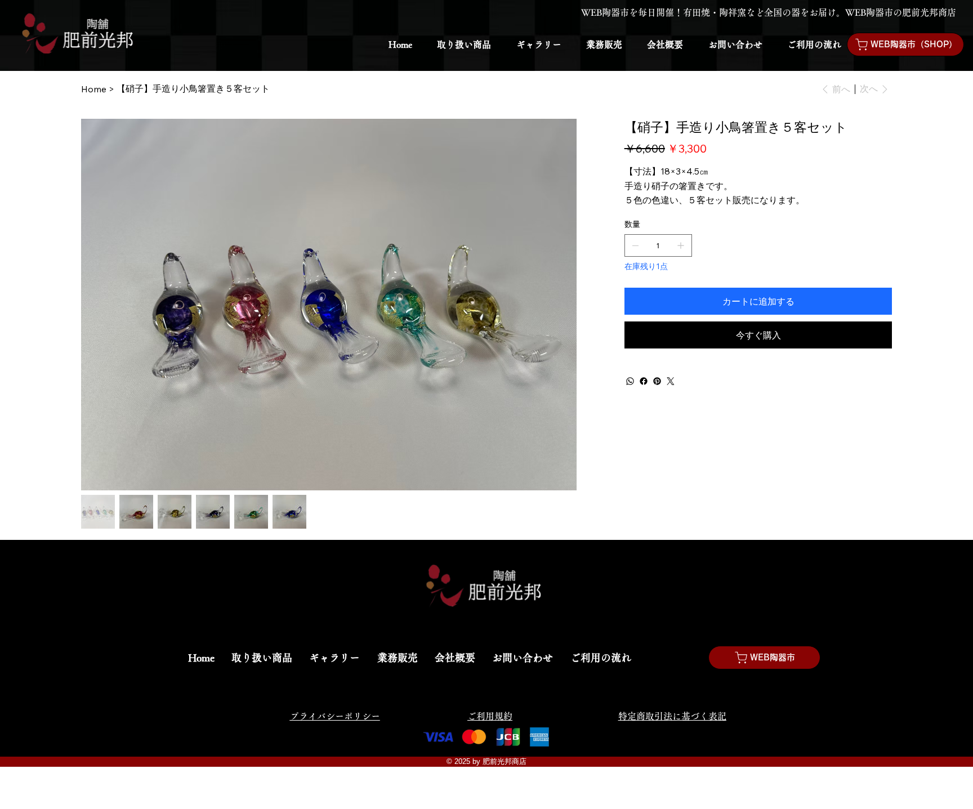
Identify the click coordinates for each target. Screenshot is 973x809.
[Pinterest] (657, 381)
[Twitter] (670, 381)
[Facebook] (643, 381)
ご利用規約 (489, 716)
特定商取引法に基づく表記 (672, 716)
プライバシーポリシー (335, 716)
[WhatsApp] (630, 381)
